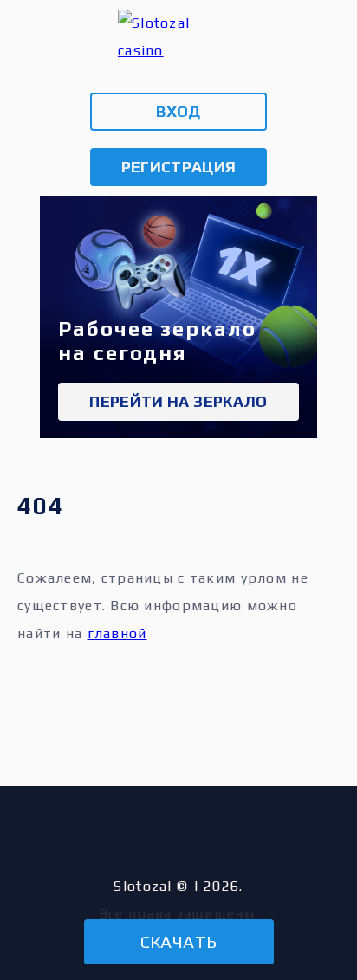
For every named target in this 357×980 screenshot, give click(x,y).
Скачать (178, 941)
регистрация (179, 167)
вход (178, 111)
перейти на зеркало (178, 401)
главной (117, 633)
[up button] (315, 890)
